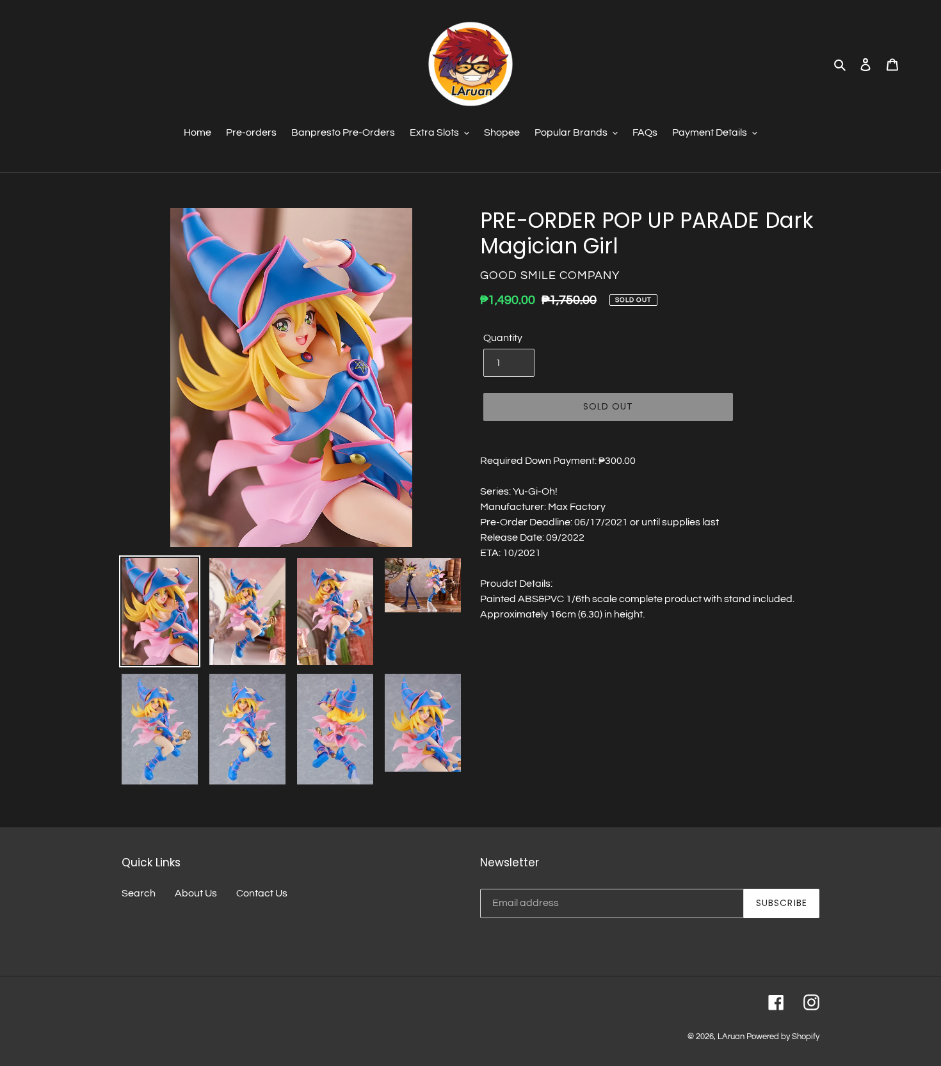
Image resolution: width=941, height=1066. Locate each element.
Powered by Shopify (782, 1036)
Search (139, 893)
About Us (196, 893)
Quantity (502, 338)
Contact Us (261, 893)
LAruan (731, 1036)
